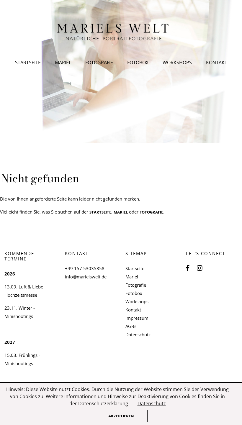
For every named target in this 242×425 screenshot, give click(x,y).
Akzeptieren (121, 416)
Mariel (63, 62)
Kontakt (216, 62)
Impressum (136, 318)
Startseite (28, 62)
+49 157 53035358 (84, 268)
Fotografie (99, 62)
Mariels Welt (121, 32)
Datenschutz (138, 334)
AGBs (130, 326)
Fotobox (137, 62)
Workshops (177, 62)
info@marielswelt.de (86, 277)
